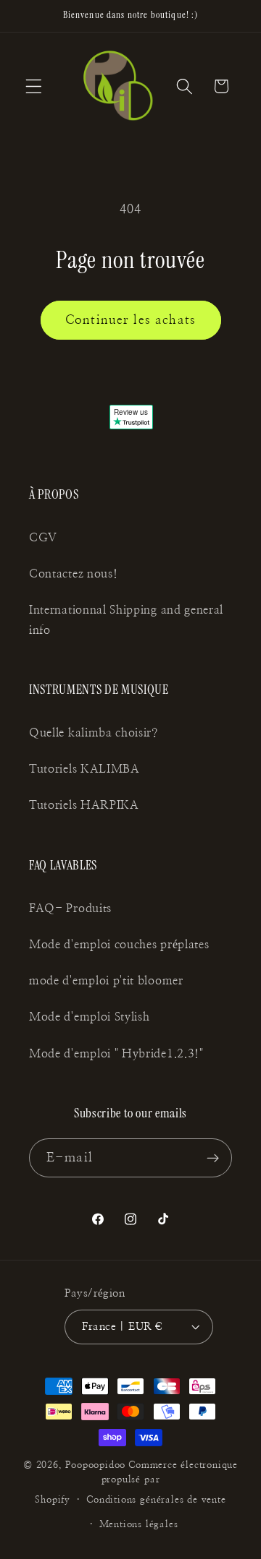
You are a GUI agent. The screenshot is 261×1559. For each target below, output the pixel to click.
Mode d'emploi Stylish (89, 1017)
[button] (33, 86)
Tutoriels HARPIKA (84, 805)
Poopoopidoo (95, 1465)
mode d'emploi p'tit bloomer (106, 981)
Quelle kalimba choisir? (93, 733)
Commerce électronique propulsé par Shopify (136, 1483)
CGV (43, 538)
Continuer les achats (130, 320)
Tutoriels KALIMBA (84, 769)
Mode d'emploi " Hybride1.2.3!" (116, 1054)
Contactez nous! (73, 574)
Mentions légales (138, 1524)
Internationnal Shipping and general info (126, 619)
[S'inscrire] (212, 1157)
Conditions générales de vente (155, 1500)
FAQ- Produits (70, 908)
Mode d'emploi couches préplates (119, 944)
